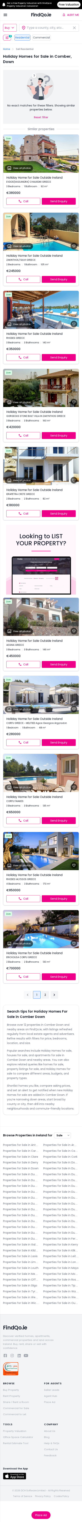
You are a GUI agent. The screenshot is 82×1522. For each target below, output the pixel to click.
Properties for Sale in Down (21, 1168)
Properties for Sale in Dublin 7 (61, 1191)
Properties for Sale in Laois (20, 1256)
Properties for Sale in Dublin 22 (21, 1232)
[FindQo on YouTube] (26, 1356)
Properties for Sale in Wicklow (21, 1303)
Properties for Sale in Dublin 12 (21, 1209)
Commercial (41, 37)
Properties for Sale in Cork (60, 1156)
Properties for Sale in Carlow (21, 1150)
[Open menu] (5, 15)
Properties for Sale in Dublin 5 (21, 1185)
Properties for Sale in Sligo (20, 1285)
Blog (47, 1437)
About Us (49, 1431)
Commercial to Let (14, 1414)
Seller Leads (51, 1390)
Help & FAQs (51, 1443)
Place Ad (41, 1515)
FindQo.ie (41, 14)
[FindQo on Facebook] (5, 1356)
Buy (7, 27)
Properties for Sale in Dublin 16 (21, 1221)
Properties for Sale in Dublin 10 (21, 1203)
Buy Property (11, 1390)
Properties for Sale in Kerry (60, 1244)
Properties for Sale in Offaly (21, 1279)
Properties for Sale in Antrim (21, 1144)
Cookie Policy (61, 1496)
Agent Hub (50, 1396)
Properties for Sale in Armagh (61, 1144)
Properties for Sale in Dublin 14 (21, 1215)
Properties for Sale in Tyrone (21, 1291)
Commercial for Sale (16, 1408)
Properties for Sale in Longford (61, 1262)
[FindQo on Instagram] (12, 1356)
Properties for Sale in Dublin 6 (61, 1185)
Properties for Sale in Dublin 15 (61, 1215)
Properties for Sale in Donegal (61, 1162)
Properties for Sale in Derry (20, 1162)
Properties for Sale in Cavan (61, 1150)
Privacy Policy (43, 1496)
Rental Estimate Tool (15, 1443)
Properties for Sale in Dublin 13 (61, 1209)
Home (6, 49)
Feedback (50, 1455)
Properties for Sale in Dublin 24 (61, 1232)
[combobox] (49, 28)
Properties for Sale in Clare (20, 1156)
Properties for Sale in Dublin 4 (61, 1180)
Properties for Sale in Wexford (61, 1297)
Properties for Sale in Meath (21, 1273)
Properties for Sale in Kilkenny (61, 1250)
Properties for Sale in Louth (21, 1267)
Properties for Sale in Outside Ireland (61, 1303)
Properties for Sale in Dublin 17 (61, 1221)
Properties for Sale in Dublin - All (61, 1168)
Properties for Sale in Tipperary (61, 1285)
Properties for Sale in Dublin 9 (61, 1197)
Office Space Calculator (18, 1437)
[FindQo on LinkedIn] (19, 1356)
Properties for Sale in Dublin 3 (21, 1180)
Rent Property (11, 1396)
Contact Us (51, 1449)
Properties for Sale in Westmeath (21, 1297)
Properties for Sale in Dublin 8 (21, 1197)
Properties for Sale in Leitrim (61, 1256)
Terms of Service (22, 1496)
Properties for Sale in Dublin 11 (61, 1203)
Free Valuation (69, 4)
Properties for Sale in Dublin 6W (21, 1191)
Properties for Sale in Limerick (21, 1262)
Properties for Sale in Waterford (61, 1291)
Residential (22, 37)
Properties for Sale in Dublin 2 (61, 1174)
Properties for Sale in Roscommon (61, 1279)
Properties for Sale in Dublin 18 (21, 1227)
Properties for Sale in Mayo (61, 1267)
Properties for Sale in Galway (21, 1244)
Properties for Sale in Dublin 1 (21, 1174)
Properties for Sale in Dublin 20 (61, 1227)
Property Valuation (14, 1431)
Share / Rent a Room (16, 1402)
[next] (54, 995)
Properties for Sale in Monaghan (61, 1273)
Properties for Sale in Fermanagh (61, 1238)
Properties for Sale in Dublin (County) (21, 1238)
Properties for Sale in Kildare (21, 1250)
